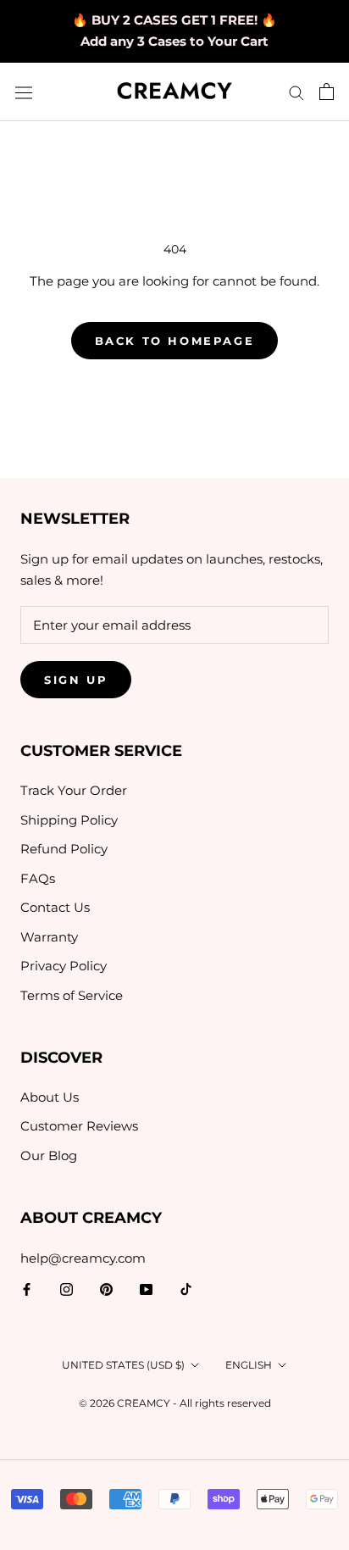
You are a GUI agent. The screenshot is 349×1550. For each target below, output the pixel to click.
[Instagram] (66, 1289)
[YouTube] (146, 1289)
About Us (49, 1097)
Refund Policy (64, 849)
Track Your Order (73, 790)
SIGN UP (76, 679)
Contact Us (55, 907)
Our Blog (48, 1155)
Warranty (49, 937)
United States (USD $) (123, 1364)
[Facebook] (26, 1289)
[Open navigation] (23, 92)
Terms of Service (71, 995)
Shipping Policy (69, 820)
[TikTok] (186, 1289)
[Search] (296, 92)
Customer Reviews (79, 1126)
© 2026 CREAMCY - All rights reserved (175, 1403)
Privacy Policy (63, 966)
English (248, 1364)
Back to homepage (175, 340)
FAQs (37, 878)
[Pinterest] (106, 1289)
